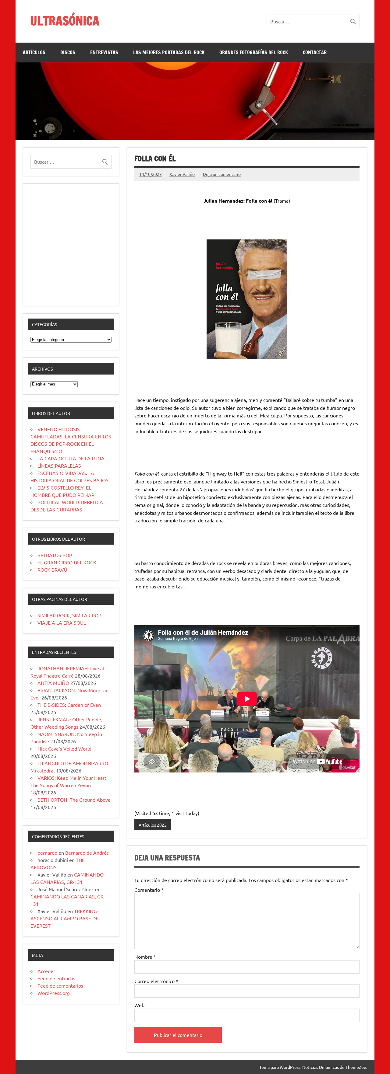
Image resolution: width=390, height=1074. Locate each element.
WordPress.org (53, 993)
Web (139, 1005)
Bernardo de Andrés (87, 852)
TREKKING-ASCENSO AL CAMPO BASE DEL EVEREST (65, 918)
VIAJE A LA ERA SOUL (61, 622)
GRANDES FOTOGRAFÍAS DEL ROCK (253, 52)
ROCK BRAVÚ (52, 570)
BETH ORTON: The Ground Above (74, 800)
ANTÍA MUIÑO (53, 683)
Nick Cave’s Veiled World (64, 748)
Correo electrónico (156, 980)
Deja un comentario (222, 174)
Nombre (145, 956)
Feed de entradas (56, 978)
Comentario (149, 889)
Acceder (46, 971)
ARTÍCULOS (34, 52)
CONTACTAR (315, 52)
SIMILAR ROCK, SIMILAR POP (69, 615)
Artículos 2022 (153, 825)
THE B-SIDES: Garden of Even (69, 705)
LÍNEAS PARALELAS (59, 465)
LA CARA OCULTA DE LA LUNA (71, 458)
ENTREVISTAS (104, 52)
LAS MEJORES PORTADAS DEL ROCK (168, 52)
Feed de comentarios (60, 985)
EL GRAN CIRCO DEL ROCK (66, 562)
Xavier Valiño (182, 174)
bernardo (47, 852)
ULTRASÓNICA (64, 20)
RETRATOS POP (54, 555)
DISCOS (67, 52)
